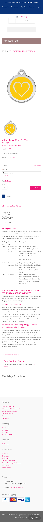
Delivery (7, 217)
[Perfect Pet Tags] (21, 17)
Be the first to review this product (12, 145)
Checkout (31, 7)
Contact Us (5, 7)
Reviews (7, 222)
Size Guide (5, 176)
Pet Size (4, 169)
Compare (9, 196)
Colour (4, 165)
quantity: (5, 184)
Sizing (6, 213)
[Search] (33, 29)
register (5, 366)
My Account (15, 7)
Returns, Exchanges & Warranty (11, 463)
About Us (5, 454)
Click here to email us (16, 488)
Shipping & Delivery (8, 460)
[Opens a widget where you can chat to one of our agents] (34, 518)
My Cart (23, 7)
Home (4, 51)
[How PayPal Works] (16, 498)
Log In (39, 7)
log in (34, 364)
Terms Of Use (6, 465)
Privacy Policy (6, 467)
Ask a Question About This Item (11, 206)
